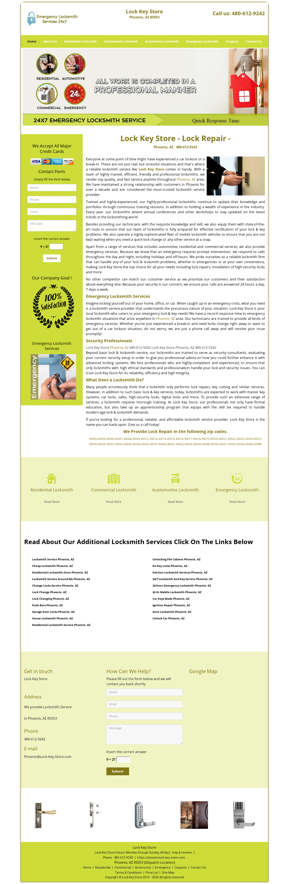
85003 (92, 439)
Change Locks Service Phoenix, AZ (55, 585)
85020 (214, 439)
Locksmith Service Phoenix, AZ (53, 559)
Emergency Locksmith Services (51, 346)
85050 (214, 444)
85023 (240, 439)
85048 (205, 444)
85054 (240, 444)
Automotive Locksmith (162, 41)
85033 (127, 444)
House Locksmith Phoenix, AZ (52, 618)
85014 (162, 439)
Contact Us (254, 41)
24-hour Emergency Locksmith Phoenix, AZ (182, 585)
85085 (249, 444)
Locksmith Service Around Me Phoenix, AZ (61, 579)
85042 (179, 444)
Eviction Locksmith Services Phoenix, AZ (180, 572)
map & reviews (182, 852)
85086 (257, 444)
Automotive (143, 867)
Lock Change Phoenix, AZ (49, 592)
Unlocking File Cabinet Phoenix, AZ (177, 559)
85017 (188, 439)
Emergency (163, 867)
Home (31, 41)
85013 (153, 439)
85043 (188, 444)
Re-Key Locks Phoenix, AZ (170, 566)
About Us (50, 41)
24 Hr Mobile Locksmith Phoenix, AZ (177, 592)
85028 (93, 444)
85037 (153, 444)
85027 (257, 439)
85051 (223, 444)
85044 (197, 444)
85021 (223, 439)
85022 (231, 439)
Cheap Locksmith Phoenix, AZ (52, 566)
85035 (145, 444)
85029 (101, 444)
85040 (162, 444)
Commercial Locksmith (121, 41)
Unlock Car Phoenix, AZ (169, 618)
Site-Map (168, 872)
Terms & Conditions (128, 872)
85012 (145, 439)
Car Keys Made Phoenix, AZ (171, 599)
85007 (118, 439)
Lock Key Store (151, 169)
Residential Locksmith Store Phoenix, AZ (60, 572)
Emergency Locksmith (202, 41)
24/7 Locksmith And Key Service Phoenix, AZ (183, 579)
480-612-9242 (248, 13)
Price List (152, 872)
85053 (231, 444)
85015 (171, 439)
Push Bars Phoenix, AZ (47, 605)
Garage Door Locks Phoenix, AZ (53, 612)
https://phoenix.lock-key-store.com (161, 857)
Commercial (122, 867)
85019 (205, 439)
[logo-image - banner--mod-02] (144, 87)
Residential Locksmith (80, 41)
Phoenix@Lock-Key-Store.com (48, 756)
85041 (171, 444)
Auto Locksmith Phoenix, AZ (172, 612)
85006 (110, 439)
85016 (179, 439)
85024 (249, 439)
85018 (197, 439)
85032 (119, 444)
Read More (52, 502)
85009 (136, 439)
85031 (110, 444)
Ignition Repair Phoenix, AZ (171, 605)
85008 (127, 439)
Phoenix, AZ (163, 147)
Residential (102, 867)
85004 (101, 439)
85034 (136, 444)
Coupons (232, 41)
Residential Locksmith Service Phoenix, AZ (61, 625)
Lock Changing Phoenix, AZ (50, 599)
